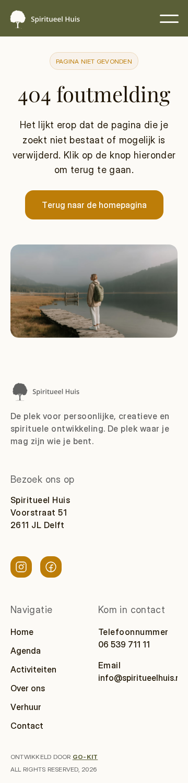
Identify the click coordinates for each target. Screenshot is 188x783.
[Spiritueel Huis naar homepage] (45, 391)
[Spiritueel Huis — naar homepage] (44, 19)
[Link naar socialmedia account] (21, 567)
